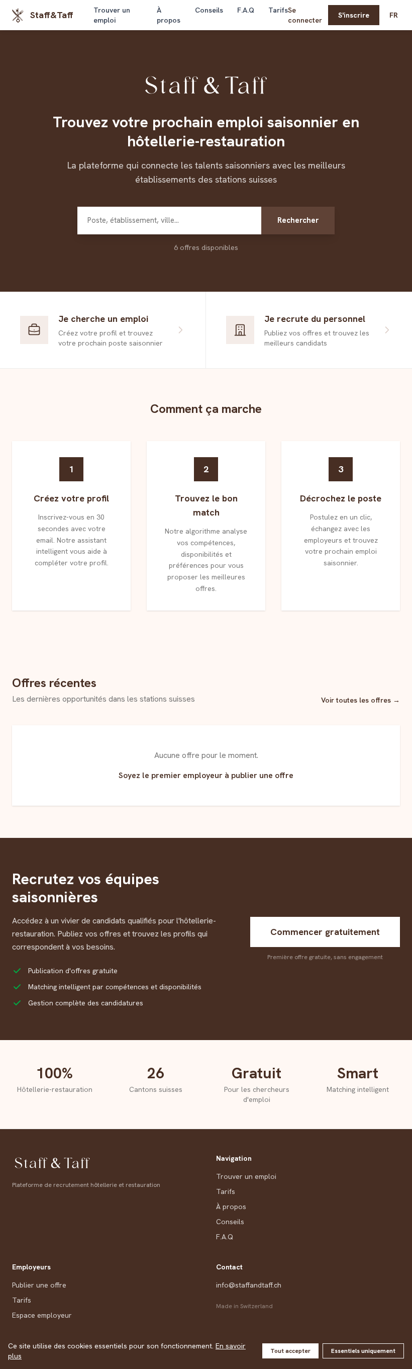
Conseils (209, 10)
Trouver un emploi (111, 15)
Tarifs (278, 10)
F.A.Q (245, 10)
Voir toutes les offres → (360, 700)
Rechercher (298, 220)
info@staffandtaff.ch (248, 1285)
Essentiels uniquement (363, 1351)
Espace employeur (42, 1315)
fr (393, 15)
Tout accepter (290, 1351)
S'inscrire (353, 15)
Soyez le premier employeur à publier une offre (206, 775)
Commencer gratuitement (325, 931)
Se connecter (305, 15)
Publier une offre (39, 1285)
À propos (168, 15)
